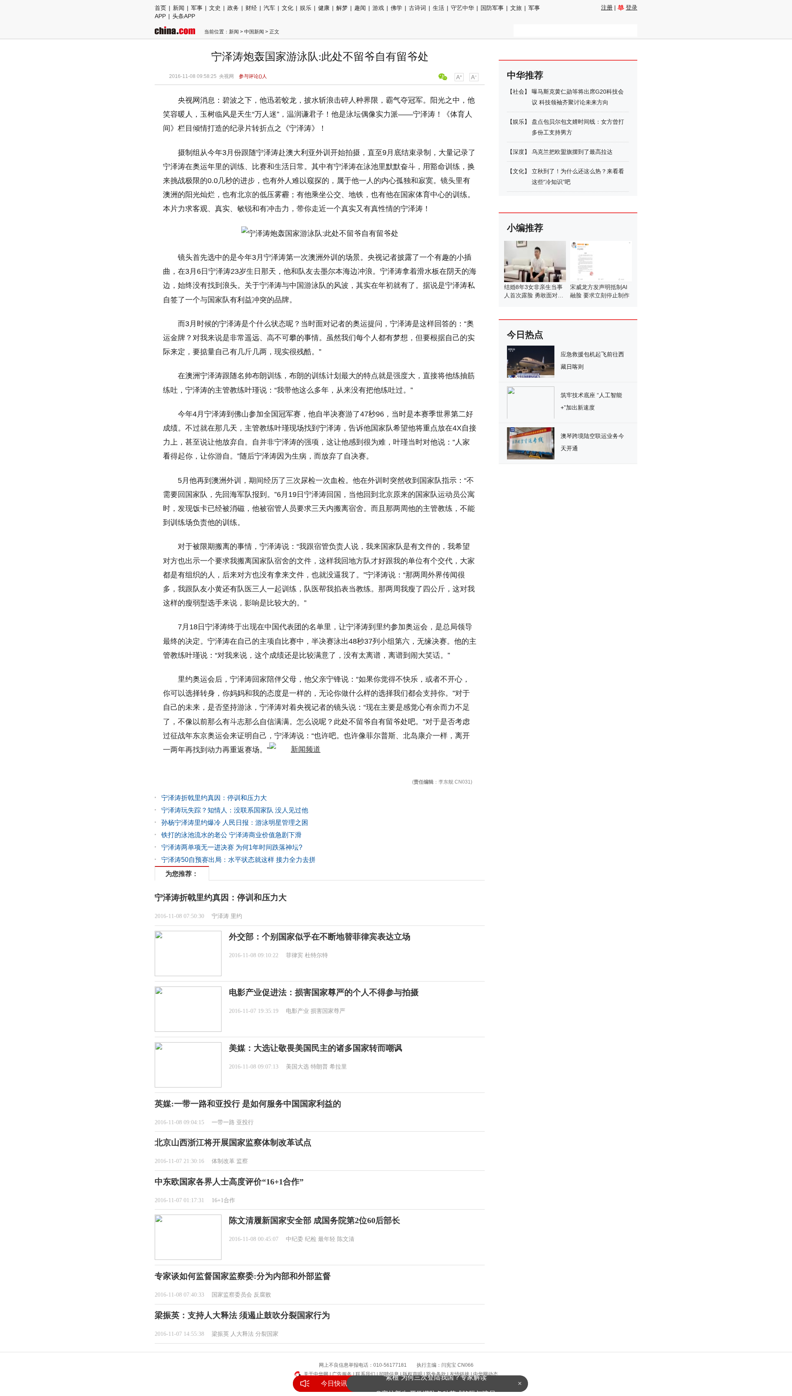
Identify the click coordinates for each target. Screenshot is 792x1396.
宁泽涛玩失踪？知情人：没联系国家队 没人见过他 (234, 810)
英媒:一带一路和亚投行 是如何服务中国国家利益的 (248, 1103)
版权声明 (412, 1374)
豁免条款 (436, 1374)
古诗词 (417, 8)
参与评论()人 (253, 76)
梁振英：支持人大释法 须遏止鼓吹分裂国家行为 (242, 1315)
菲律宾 (294, 955)
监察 (242, 1161)
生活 (438, 8)
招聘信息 (389, 1374)
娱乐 (305, 8)
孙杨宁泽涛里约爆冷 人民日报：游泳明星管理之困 (234, 822)
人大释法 (242, 1334)
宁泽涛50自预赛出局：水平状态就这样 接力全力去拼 (238, 859)
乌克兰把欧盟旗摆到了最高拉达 (572, 151)
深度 (518, 151)
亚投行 (245, 1122)
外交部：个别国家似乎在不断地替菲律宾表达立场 (319, 936)
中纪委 (294, 1239)
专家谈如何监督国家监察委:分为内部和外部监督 (243, 1276)
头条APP (183, 16)
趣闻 (360, 8)
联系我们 (365, 1374)
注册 (607, 7)
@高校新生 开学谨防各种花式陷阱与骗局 (435, 1383)
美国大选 (297, 1067)
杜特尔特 (316, 955)
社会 (518, 91)
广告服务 (342, 1374)
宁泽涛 (220, 916)
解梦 (342, 8)
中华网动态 (485, 1374)
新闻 (178, 8)
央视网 (226, 76)
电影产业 (297, 1011)
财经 (251, 8)
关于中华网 (316, 1374)
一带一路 (223, 1122)
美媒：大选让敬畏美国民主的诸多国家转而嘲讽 (315, 1047)
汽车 (269, 8)
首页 (160, 8)
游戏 (378, 8)
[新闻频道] (295, 750)
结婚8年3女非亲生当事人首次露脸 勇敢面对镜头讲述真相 (533, 295)
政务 (233, 8)
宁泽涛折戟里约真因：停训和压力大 (214, 797)
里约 (236, 916)
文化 (287, 8)
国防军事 (492, 8)
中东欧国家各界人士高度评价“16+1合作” (229, 1181)
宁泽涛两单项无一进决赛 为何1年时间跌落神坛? (231, 847)
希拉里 (338, 1067)
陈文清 (345, 1239)
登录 (631, 7)
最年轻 (326, 1239)
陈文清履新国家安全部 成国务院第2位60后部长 (314, 1220)
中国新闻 (254, 32)
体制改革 (223, 1161)
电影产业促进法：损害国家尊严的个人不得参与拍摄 (324, 992)
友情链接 (459, 1374)
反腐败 (262, 1295)
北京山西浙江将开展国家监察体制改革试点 (233, 1142)
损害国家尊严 (328, 1011)
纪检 (310, 1239)
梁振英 (220, 1334)
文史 (215, 8)
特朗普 (319, 1067)
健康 (324, 8)
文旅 (516, 8)
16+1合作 (223, 1200)
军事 (197, 8)
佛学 (396, 8)
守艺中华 (462, 8)
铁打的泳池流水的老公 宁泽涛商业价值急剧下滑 (231, 834)
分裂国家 (266, 1334)
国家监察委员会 (232, 1295)
